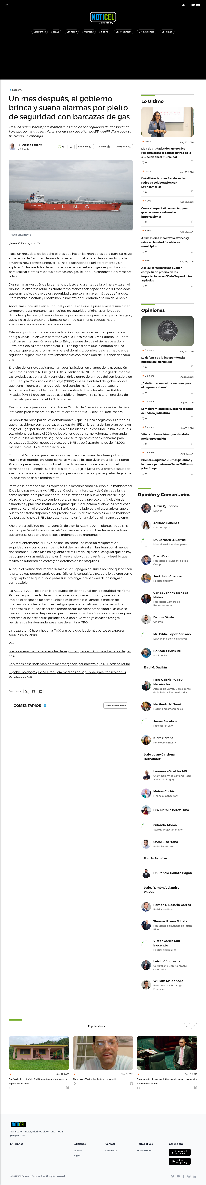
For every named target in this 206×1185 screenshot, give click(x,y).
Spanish (78, 1150)
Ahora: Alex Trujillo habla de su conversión (31, 1079)
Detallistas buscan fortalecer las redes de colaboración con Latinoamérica (163, 182)
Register (195, 4)
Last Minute (39, 31)
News (56, 31)
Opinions (89, 31)
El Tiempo (167, 31)
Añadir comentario (116, 705)
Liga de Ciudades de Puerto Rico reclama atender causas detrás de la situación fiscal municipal (166, 152)
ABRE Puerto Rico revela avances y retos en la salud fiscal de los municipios (165, 242)
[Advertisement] (103, 58)
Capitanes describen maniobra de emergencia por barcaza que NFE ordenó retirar (69, 664)
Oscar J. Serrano (32, 144)
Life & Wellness (146, 31)
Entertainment (123, 31)
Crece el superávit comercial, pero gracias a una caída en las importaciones (164, 212)
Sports (104, 31)
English (77, 1155)
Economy (72, 31)
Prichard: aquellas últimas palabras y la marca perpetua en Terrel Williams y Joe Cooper (167, 464)
